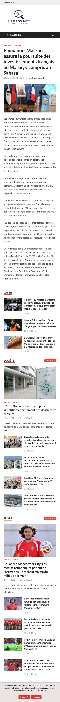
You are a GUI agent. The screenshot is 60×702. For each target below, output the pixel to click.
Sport (15, 560)
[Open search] (53, 35)
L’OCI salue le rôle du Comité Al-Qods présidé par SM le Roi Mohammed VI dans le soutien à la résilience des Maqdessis (39, 342)
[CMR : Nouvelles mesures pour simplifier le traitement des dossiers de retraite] (30, 368)
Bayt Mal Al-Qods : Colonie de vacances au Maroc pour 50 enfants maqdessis (39, 480)
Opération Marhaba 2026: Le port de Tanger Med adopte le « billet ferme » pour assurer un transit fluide (40, 500)
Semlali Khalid (26, 418)
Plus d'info (24, 697)
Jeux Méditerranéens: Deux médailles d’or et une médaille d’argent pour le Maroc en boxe (40, 323)
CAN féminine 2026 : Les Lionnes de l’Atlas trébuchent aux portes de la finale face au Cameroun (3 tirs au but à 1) (39, 665)
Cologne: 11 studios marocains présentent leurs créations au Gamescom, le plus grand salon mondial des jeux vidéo (39, 304)
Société (16, 402)
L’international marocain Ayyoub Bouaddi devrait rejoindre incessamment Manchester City (36, 603)
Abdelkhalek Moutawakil (33, 78)
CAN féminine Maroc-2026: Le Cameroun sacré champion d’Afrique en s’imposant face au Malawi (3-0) (40, 644)
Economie (17, 45)
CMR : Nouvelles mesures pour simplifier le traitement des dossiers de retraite (30, 410)
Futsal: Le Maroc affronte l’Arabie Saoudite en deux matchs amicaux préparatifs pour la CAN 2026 (38, 624)
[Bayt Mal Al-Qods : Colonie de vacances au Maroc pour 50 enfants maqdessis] (13, 478)
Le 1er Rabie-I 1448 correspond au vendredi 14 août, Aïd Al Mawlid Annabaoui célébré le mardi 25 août (39, 462)
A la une (7, 45)
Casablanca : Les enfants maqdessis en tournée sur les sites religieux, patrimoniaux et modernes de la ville (40, 441)
